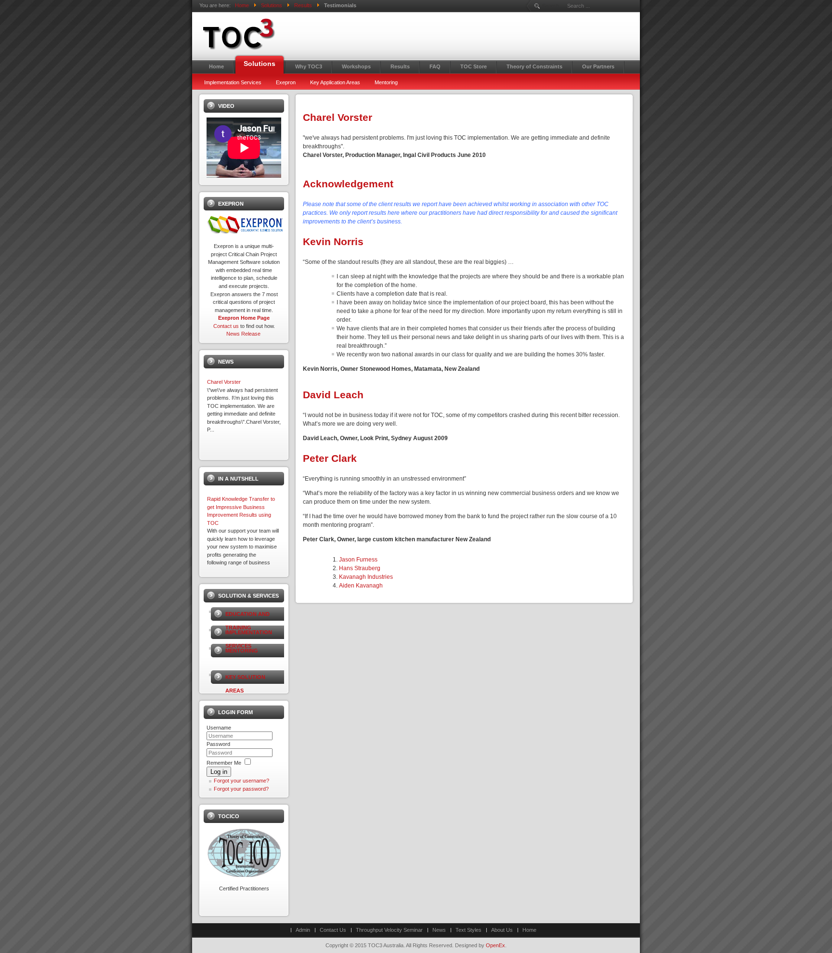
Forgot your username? (241, 780)
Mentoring (241, 650)
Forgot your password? (241, 789)
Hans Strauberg (359, 568)
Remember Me (224, 763)
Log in (218, 771)
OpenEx (495, 945)
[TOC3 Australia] (281, 34)
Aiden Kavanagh (361, 585)
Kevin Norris (333, 241)
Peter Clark (330, 458)
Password (218, 744)
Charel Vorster (337, 117)
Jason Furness (358, 559)
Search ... (553, 6)
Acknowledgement (348, 183)
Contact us (226, 326)
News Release (243, 334)
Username (219, 728)
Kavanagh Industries (366, 577)
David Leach (333, 394)
